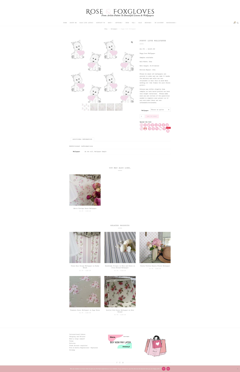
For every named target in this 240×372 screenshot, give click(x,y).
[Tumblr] (163, 125)
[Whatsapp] (156, 125)
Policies (72, 343)
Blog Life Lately (86, 22)
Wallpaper (114, 29)
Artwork (118, 22)
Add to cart (152, 116)
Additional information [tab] (82, 139)
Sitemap (72, 350)
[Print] (167, 125)
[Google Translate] (160, 128)
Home (65, 22)
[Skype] (141, 128)
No (168, 368)
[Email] (168, 131)
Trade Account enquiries (78, 345)
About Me (73, 22)
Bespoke (148, 22)
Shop (109, 22)
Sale (140, 22)
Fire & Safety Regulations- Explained (83, 347)
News (127, 22)
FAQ (133, 22)
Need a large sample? (77, 339)
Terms (71, 341)
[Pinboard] (159, 125)
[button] (132, 42)
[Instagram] (145, 125)
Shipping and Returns (77, 336)
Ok (164, 368)
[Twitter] (148, 125)
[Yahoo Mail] (164, 128)
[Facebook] (141, 125)
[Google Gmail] (145, 128)
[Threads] (153, 128)
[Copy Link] (157, 128)
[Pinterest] (152, 125)
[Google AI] (149, 128)
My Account (159, 22)
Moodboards (170, 22)
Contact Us (100, 22)
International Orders (77, 334)
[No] (238, 369)
